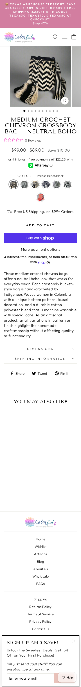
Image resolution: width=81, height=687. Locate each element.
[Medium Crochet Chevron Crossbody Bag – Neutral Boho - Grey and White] (11, 496)
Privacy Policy (40, 621)
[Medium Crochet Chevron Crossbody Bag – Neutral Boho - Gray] (15, 490)
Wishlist (40, 546)
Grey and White (56, 184)
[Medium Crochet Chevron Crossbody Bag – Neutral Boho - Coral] (24, 496)
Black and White (67, 184)
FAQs (40, 584)
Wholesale (40, 576)
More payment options (40, 249)
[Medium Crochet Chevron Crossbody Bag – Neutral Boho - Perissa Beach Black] (9, 490)
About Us (40, 569)
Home (40, 539)
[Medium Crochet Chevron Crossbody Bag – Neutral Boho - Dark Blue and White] (27, 490)
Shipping (40, 599)
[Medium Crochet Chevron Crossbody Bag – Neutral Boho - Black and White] (18, 496)
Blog (40, 561)
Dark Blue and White (45, 184)
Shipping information (40, 358)
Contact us (40, 629)
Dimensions (40, 349)
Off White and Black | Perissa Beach (35, 184)
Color (40, 176)
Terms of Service (40, 614)
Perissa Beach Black (13, 184)
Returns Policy (40, 607)
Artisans (40, 554)
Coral (40, 197)
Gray (24, 184)
